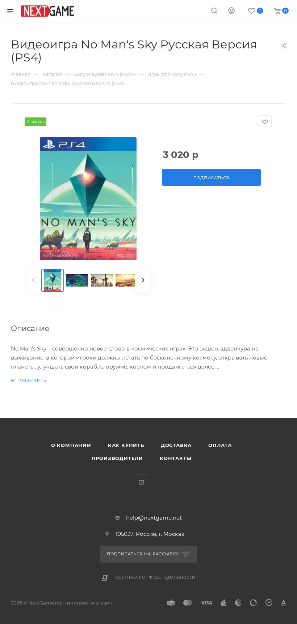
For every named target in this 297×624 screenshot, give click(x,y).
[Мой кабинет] (231, 11)
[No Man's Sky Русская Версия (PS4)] (88, 198)
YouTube (141, 482)
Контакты (175, 458)
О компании (71, 445)
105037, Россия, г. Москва (150, 533)
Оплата (220, 445)
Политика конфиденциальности (154, 577)
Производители (117, 458)
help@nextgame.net (154, 517)
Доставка (176, 445)
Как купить (126, 445)
